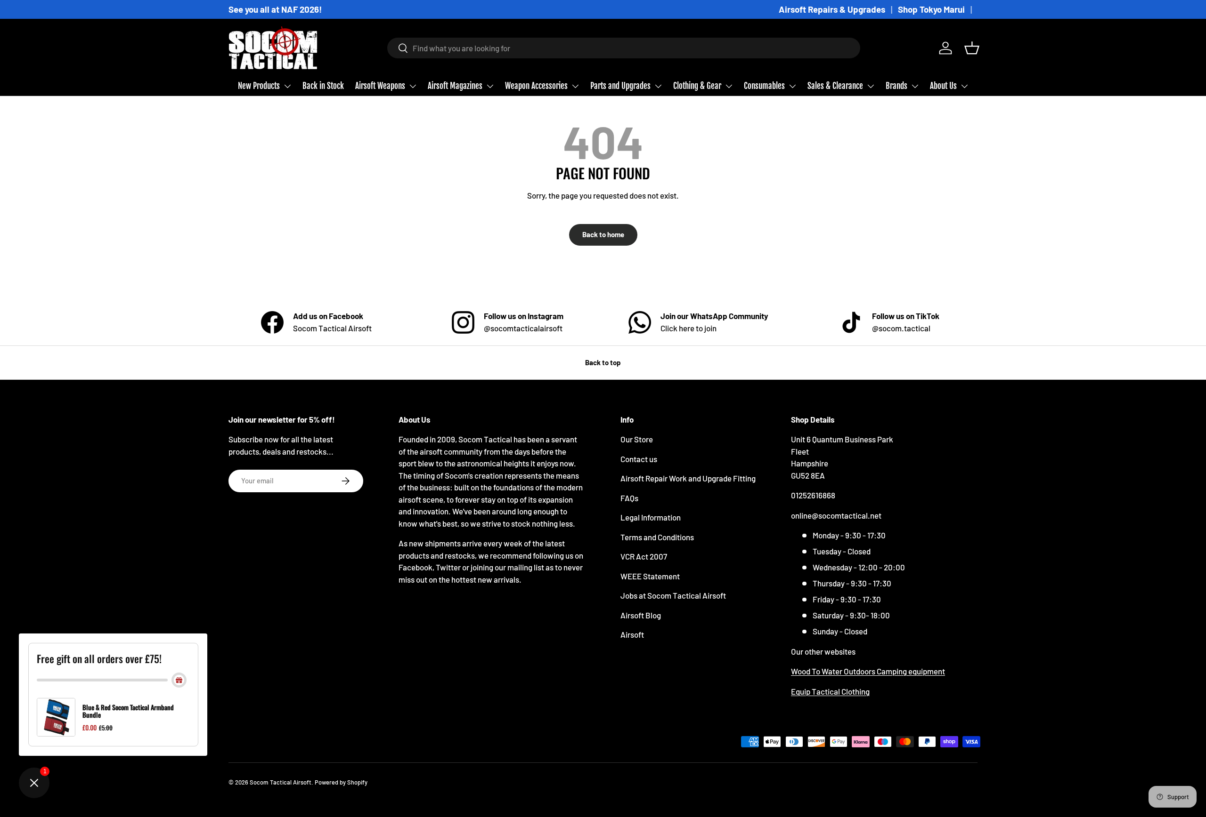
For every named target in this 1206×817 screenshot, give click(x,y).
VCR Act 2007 (643, 556)
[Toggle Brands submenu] (915, 86)
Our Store (636, 439)
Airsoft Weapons (380, 86)
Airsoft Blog (640, 615)
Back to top (603, 362)
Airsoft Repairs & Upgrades (832, 9)
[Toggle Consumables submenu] (792, 86)
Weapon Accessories (536, 86)
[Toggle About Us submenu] (964, 86)
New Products (259, 86)
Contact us (638, 459)
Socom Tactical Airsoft (280, 782)
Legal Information (650, 517)
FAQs (629, 498)
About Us (943, 86)
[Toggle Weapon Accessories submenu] (575, 86)
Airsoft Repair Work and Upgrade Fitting (688, 478)
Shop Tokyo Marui (931, 9)
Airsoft (632, 634)
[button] (972, 48)
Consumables (764, 86)
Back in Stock (323, 86)
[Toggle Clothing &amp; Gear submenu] (728, 86)
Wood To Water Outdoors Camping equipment (868, 671)
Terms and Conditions (657, 537)
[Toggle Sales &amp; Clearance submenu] (870, 86)
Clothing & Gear (697, 86)
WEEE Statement (650, 576)
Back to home (603, 234)
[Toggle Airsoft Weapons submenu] (412, 86)
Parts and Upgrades (620, 86)
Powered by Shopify (341, 782)
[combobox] (624, 48)
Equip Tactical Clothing (830, 691)
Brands (896, 86)
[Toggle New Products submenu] (287, 86)
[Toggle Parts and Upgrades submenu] (658, 86)
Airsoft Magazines (455, 86)
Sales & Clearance (835, 86)
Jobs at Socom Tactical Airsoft (673, 595)
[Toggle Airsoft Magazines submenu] (490, 86)
